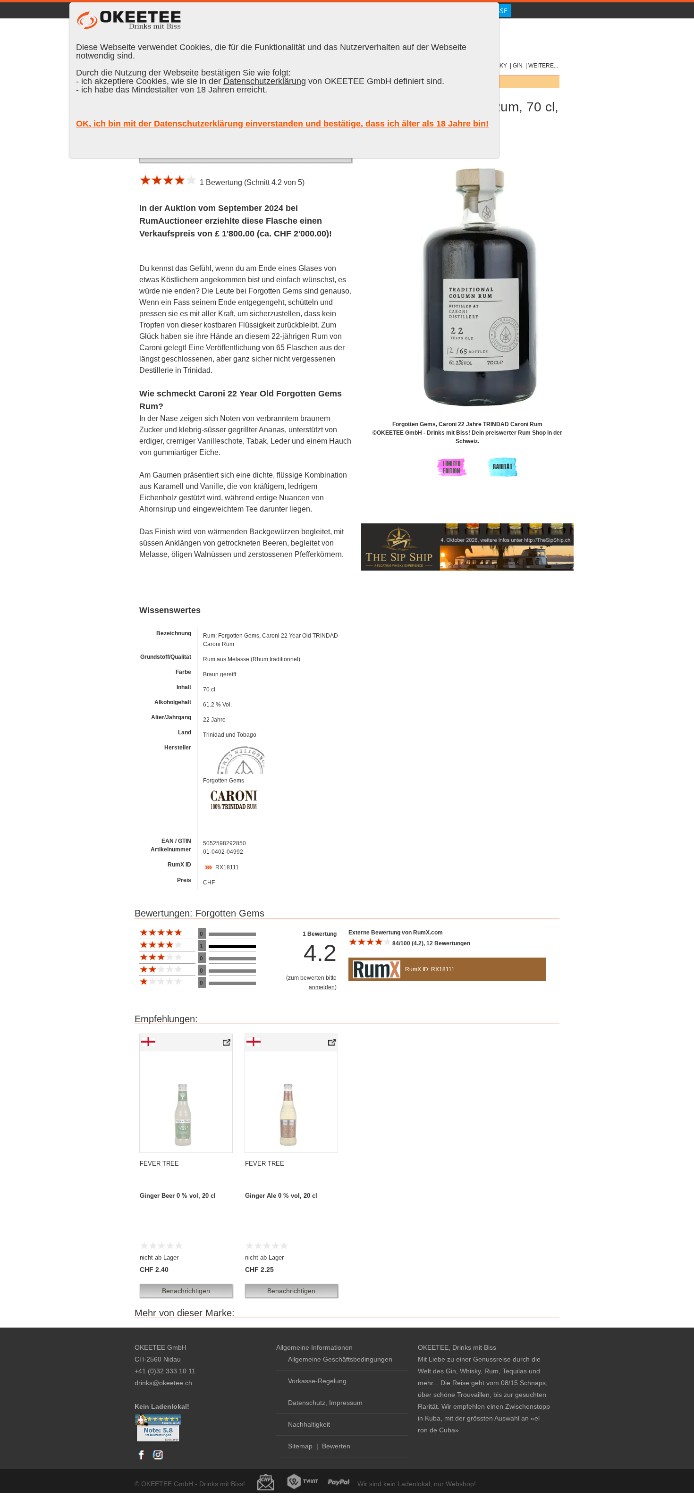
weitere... (543, 65)
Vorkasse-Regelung (317, 1381)
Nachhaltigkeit (309, 1424)
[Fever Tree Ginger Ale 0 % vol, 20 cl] (332, 1044)
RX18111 (227, 867)
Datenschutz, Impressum (325, 1402)
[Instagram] (158, 1459)
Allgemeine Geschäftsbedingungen (340, 1359)
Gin (518, 65)
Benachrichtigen (186, 1291)
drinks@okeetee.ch (163, 1383)
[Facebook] (142, 1459)
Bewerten (336, 1446)
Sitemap (300, 1446)
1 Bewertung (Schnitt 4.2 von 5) (250, 182)
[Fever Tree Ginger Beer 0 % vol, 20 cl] (227, 1044)
